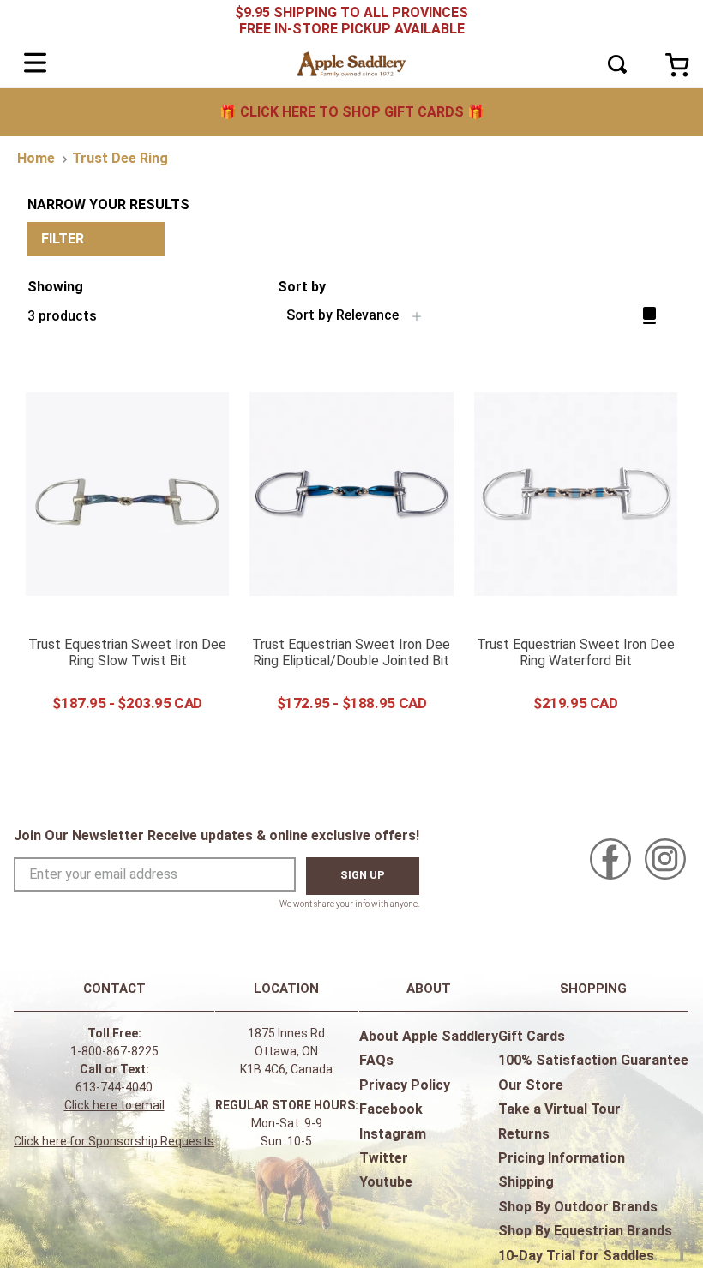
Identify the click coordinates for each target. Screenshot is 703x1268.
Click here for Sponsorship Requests (114, 1141)
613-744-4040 (114, 1087)
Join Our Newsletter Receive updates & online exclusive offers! (216, 835)
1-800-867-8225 (114, 1051)
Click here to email (114, 1105)
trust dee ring (120, 158)
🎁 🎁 (351, 112)
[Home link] (36, 158)
